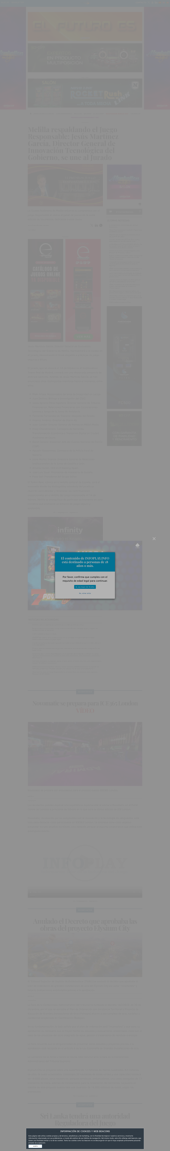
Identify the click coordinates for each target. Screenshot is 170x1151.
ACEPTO (35, 1146)
